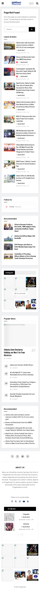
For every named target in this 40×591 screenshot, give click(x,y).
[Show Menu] (3, 3)
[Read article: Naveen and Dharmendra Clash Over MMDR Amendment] (9, 60)
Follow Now (20, 293)
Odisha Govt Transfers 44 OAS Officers (21, 365)
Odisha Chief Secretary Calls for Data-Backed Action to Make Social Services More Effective (25, 104)
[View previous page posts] (18, 534)
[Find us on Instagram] (20, 501)
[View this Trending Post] (17, 62)
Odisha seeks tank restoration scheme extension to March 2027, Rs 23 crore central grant (25, 45)
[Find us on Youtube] (22, 456)
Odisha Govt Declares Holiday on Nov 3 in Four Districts (14, 352)
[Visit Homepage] (16, 3)
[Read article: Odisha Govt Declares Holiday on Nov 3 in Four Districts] (20, 335)
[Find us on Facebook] (12, 456)
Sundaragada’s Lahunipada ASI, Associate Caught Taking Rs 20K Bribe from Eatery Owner (26, 71)
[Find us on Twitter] (17, 456)
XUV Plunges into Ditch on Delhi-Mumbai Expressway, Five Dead (24, 247)
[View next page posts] (22, 534)
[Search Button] (37, 3)
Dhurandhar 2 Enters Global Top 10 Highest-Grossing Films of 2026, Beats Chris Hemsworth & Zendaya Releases (23, 384)
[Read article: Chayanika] (9, 517)
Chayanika (26, 514)
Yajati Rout (21, 50)
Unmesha (26, 524)
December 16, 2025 (25, 519)
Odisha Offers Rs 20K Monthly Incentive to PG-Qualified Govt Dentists (25, 178)
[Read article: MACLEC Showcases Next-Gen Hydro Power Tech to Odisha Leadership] (9, 119)
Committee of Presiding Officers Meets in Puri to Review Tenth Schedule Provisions (25, 256)
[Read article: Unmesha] (9, 527)
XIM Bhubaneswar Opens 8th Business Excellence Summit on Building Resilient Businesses (26, 133)
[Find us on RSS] (27, 456)
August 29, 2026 (21, 52)
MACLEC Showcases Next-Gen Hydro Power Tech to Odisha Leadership (26, 118)
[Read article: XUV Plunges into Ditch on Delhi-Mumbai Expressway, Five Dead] (8, 247)
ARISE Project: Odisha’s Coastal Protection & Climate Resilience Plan (26, 163)
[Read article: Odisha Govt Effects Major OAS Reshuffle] (8, 238)
